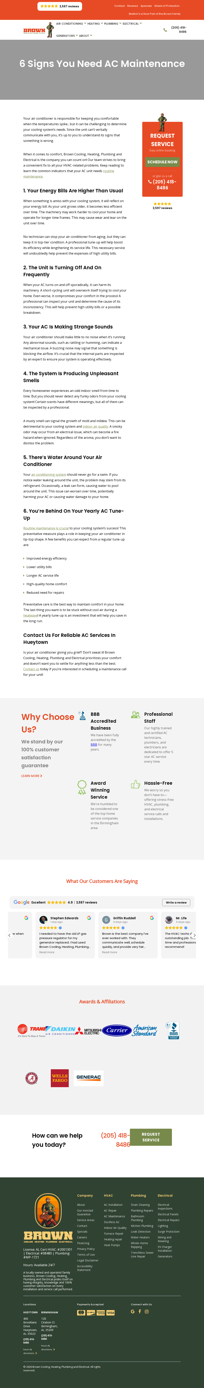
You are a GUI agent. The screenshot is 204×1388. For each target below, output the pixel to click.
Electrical (131, 24)
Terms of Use (86, 1254)
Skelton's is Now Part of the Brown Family (154, 14)
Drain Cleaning (140, 1205)
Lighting (163, 1226)
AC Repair (110, 1210)
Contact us (31, 669)
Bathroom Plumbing (137, 1218)
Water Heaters (140, 1237)
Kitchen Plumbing (142, 1226)
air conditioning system (48, 474)
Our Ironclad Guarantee (85, 1212)
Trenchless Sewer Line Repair (142, 1254)
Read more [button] (21, 952)
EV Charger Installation (165, 1248)
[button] (194, 935)
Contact (119, 6)
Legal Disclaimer (87, 1260)
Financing (83, 1243)
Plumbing (111, 24)
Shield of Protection (166, 6)
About (84, 36)
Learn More (30, 776)
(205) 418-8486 (164, 185)
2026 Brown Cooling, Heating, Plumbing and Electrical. (58, 1367)
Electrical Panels (168, 1214)
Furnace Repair (113, 1233)
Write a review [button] (176, 903)
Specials (146, 6)
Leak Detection (141, 1231)
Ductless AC (112, 1222)
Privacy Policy (86, 1249)
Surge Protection (168, 1231)
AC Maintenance (114, 1216)
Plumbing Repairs (142, 1210)
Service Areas (85, 1220)
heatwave (30, 615)
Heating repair (113, 1239)
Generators (65, 36)
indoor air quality (95, 426)
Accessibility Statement (84, 1268)
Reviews (132, 6)
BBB (94, 744)
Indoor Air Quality (115, 1228)
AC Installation (113, 1205)
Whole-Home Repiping (139, 1245)
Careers (82, 1237)
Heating (93, 24)
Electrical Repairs (168, 1220)
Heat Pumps (112, 1245)
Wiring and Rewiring (164, 1239)
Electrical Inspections (165, 1206)
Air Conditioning (69, 24)
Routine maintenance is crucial (46, 528)
